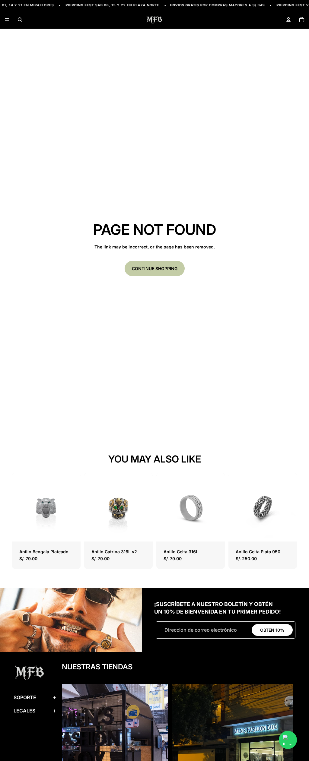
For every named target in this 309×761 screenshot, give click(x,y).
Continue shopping (154, 268)
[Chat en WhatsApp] (288, 740)
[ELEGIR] (71, 532)
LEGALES (24, 711)
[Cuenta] (288, 19)
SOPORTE (25, 697)
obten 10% (272, 630)
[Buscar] (20, 19)
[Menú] (7, 20)
